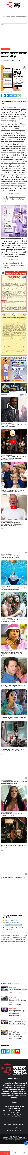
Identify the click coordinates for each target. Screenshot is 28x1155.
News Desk (12, 1026)
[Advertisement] (14, 896)
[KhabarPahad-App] (14, 78)
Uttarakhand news (15, 937)
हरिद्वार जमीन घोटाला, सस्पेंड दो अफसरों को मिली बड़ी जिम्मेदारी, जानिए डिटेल (17, 1000)
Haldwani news (14, 935)
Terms (8, 1127)
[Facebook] (3, 95)
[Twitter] (15, 95)
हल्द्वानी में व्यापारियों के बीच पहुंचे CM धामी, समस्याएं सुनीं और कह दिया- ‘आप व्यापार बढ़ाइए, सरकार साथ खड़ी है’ (17, 1023)
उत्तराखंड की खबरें (10, 939)
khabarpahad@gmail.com (16, 1115)
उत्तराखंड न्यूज (8, 941)
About (4, 1124)
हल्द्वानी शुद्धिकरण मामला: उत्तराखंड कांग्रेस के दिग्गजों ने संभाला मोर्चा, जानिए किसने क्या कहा (16, 1012)
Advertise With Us (18, 1124)
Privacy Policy (16, 1127)
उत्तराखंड (3, 48)
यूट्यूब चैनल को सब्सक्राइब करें (13, 925)
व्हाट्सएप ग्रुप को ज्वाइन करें (12, 920)
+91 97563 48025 (16, 1117)
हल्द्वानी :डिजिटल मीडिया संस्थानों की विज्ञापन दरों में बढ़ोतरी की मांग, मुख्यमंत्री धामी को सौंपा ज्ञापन (17, 1034)
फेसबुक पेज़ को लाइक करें (12, 922)
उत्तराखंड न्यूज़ (16, 941)
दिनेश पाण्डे (6, 60)
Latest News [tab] (6, 983)
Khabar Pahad (16, 1136)
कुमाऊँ (8, 48)
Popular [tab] (15, 983)
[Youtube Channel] (17, 1051)
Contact (10, 1124)
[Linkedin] (7, 95)
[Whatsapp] (19, 95)
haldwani (7, 935)
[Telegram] (11, 95)
